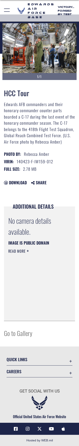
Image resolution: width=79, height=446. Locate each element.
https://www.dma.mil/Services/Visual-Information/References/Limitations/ (35, 313)
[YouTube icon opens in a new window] (51, 429)
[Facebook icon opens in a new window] (16, 429)
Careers (14, 371)
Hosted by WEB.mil (39, 440)
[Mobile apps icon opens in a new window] (63, 429)
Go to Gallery (18, 333)
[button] (7, 10)
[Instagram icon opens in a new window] (27, 429)
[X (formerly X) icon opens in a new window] (39, 429)
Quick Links (17, 359)
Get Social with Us (40, 391)
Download (17, 182)
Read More (17, 251)
